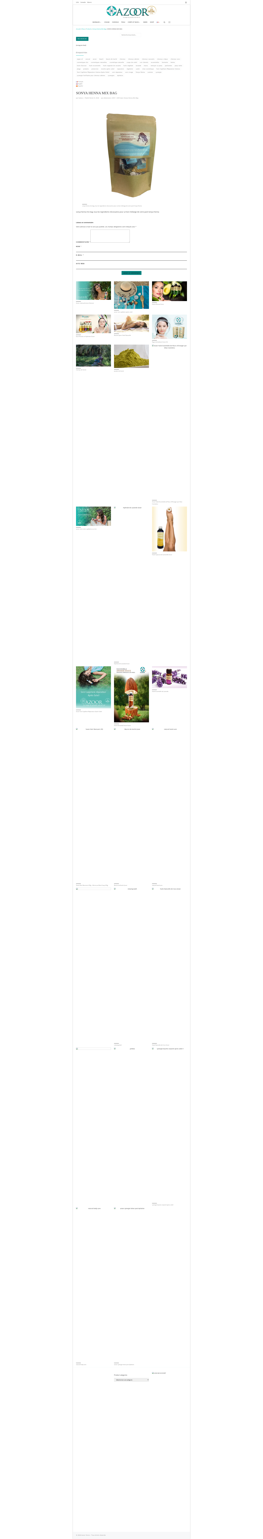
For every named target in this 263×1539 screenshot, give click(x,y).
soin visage (129, 72)
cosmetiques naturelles (99, 62)
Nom (78, 246)
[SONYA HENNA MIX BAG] (131, 153)
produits (86, 69)
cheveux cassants (148, 59)
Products (88, 29)
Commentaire (83, 242)
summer (150, 72)
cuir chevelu (144, 62)
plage (79, 69)
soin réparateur (117, 72)
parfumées (168, 65)
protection (95, 69)
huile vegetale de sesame (112, 65)
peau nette (178, 65)
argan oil (80, 59)
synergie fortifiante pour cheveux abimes (91, 75)
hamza (81, 98)
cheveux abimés (133, 59)
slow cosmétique (148, 69)
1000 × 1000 (115, 98)
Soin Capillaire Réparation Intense (168, 69)
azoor (95, 59)
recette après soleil (107, 69)
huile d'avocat (82, 65)
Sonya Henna (140, 72)
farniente (165, 62)
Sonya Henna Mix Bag (99, 29)
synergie (158, 72)
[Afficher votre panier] (186, 2)
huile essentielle (94, 65)
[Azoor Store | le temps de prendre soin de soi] (131, 10)
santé (138, 69)
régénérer (130, 69)
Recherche (82, 39)
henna (173, 62)
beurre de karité (111, 59)
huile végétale (128, 65)
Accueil (78, 29)
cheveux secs (175, 59)
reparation (120, 69)
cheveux (122, 59)
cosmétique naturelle (117, 62)
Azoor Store (85, 1535)
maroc (146, 65)
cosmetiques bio (82, 62)
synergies (111, 75)
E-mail (80, 255)
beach (101, 59)
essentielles (155, 62)
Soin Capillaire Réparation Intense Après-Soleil (93, 72)
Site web (80, 263)
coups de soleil (132, 62)
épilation (120, 75)
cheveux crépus (162, 59)
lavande (138, 65)
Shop (83, 29)
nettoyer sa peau (156, 65)
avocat (88, 59)
